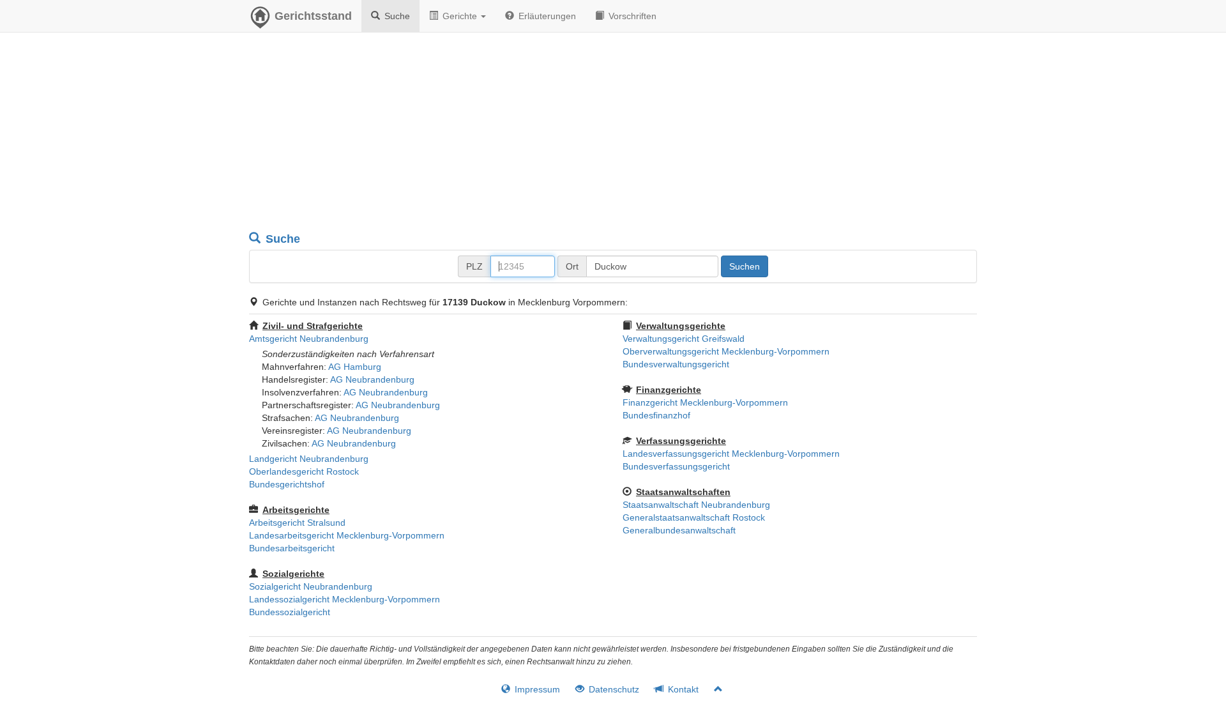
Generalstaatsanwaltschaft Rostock (694, 517)
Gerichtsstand (313, 16)
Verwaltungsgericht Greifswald (684, 338)
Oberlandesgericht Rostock (304, 471)
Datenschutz (612, 689)
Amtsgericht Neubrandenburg (308, 338)
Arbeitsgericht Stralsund (297, 522)
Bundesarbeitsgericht (292, 548)
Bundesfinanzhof (656, 415)
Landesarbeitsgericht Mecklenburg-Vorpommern (346, 535)
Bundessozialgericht (289, 612)
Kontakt (682, 689)
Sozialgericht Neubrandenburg (310, 586)
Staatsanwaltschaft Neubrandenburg (696, 505)
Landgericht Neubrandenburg (308, 459)
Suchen (744, 266)
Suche (396, 16)
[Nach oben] (713, 689)
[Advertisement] (613, 134)
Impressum (536, 689)
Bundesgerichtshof (286, 484)
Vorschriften (631, 16)
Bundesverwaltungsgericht (676, 364)
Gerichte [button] (460, 16)
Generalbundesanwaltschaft (679, 530)
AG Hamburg (354, 367)
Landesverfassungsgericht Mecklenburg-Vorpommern (731, 453)
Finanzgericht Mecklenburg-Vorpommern (705, 402)
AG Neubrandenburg (372, 379)
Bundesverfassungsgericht (676, 466)
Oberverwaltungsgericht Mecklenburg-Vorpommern (726, 351)
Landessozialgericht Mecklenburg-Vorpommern (344, 599)
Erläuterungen (546, 16)
